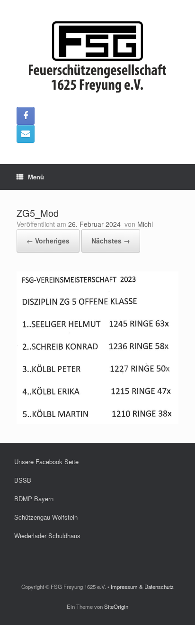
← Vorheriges (48, 240)
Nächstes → (110, 240)
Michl (145, 224)
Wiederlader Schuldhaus (47, 535)
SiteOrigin (116, 606)
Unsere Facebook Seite (46, 461)
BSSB (22, 480)
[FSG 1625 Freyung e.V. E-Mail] (26, 134)
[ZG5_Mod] (97, 421)
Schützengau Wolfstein (46, 517)
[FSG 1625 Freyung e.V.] (97, 57)
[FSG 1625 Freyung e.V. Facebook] (26, 116)
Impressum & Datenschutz (142, 586)
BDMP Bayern (33, 498)
